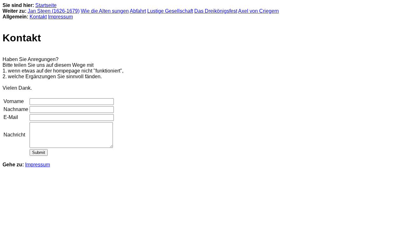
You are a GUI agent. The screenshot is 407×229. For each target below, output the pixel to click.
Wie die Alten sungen (105, 11)
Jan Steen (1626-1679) (53, 11)
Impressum (60, 16)
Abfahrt (138, 11)
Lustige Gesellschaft (170, 11)
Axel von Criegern (258, 11)
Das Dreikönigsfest (215, 11)
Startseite (46, 5)
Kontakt (38, 16)
